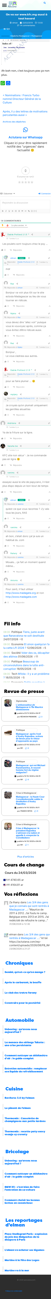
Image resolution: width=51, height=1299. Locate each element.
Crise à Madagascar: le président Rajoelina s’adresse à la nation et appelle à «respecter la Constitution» (28, 833)
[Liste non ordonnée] (19, 211)
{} (32, 211)
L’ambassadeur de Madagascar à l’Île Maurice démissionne (29, 707)
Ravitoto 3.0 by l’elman (19, 1097)
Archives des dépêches (14, 122)
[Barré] (12, 211)
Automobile (19, 1020)
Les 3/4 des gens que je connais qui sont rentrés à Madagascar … (29, 906)
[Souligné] (9, 211)
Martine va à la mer (17, 1270)
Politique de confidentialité (13, 1291)
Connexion (46, 193)
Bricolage (17, 1151)
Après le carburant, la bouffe (23, 982)
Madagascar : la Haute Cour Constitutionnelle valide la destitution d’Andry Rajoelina (30, 800)
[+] (35, 211)
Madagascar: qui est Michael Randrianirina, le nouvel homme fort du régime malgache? (30, 769)
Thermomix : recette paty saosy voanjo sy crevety (25, 1133)
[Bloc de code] (25, 211)
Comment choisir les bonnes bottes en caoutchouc (22, 1202)
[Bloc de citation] (22, 211)
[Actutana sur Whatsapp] (25, 129)
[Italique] (5, 211)
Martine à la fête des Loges (22, 1260)
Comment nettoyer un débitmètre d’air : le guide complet (26, 1057)
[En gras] (2, 211)
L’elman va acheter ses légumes (24, 1250)
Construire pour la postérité (22, 1002)
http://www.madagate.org (21, 593)
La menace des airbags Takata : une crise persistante (25, 1044)
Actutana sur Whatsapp (26, 137)
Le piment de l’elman (18, 1108)
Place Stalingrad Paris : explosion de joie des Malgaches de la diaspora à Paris (26, 1237)
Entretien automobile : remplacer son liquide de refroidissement (26, 1070)
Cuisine (14, 1089)
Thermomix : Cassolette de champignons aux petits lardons (25, 1120)
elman (13, 258)
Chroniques (19, 963)
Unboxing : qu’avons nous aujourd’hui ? (21, 1031)
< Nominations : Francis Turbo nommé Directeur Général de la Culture (22, 99)
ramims (21, 504)
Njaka (20, 347)
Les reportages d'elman (23, 1223)
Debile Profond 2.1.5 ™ (25, 263)
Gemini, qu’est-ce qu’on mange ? (25, 972)
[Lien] (28, 211)
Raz (19, 317)
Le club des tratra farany (21, 992)
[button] (4, 5)
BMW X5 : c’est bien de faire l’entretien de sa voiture (22, 1188)
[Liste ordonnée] (15, 211)
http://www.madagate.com (21, 596)
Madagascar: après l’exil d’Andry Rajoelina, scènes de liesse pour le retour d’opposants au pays (29, 737)
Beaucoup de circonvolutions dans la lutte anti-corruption (23, 665)
